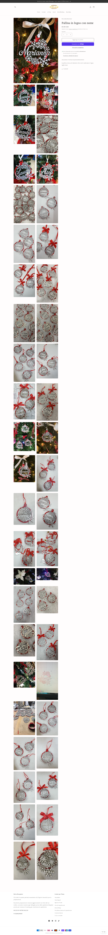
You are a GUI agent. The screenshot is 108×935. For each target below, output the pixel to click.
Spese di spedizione (73, 29)
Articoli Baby (58, 907)
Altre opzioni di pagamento (78, 47)
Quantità (63, 31)
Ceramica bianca (59, 913)
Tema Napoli (58, 900)
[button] (15, 7)
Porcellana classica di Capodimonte (63, 910)
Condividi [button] (65, 69)
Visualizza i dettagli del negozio (70, 55)
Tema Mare (57, 897)
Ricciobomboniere (51, 933)
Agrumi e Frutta (58, 902)
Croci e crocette (58, 915)
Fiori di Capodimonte (60, 905)
